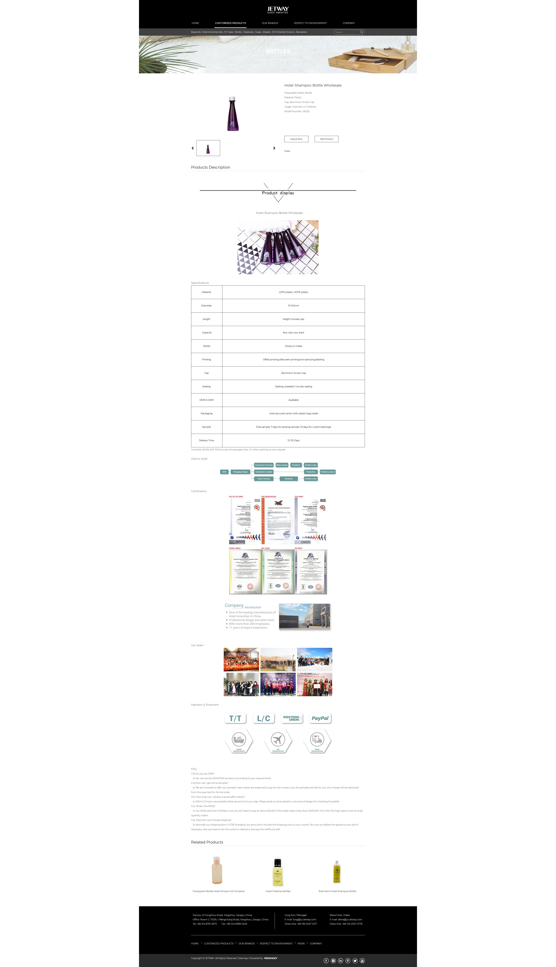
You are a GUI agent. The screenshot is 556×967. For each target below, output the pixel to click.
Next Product (326, 139)
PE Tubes (228, 32)
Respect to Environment (310, 23)
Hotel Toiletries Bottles (278, 891)
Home (195, 23)
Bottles (238, 32)
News (301, 943)
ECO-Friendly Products (283, 32)
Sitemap (243, 958)
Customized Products (230, 23)
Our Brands (270, 23)
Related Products (207, 842)
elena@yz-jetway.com (350, 919)
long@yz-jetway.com (304, 919)
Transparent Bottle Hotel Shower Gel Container (219, 891)
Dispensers (248, 32)
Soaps (258, 32)
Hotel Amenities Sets (212, 32)
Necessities (301, 32)
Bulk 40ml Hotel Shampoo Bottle (337, 891)
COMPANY (316, 943)
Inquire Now (296, 139)
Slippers (267, 32)
